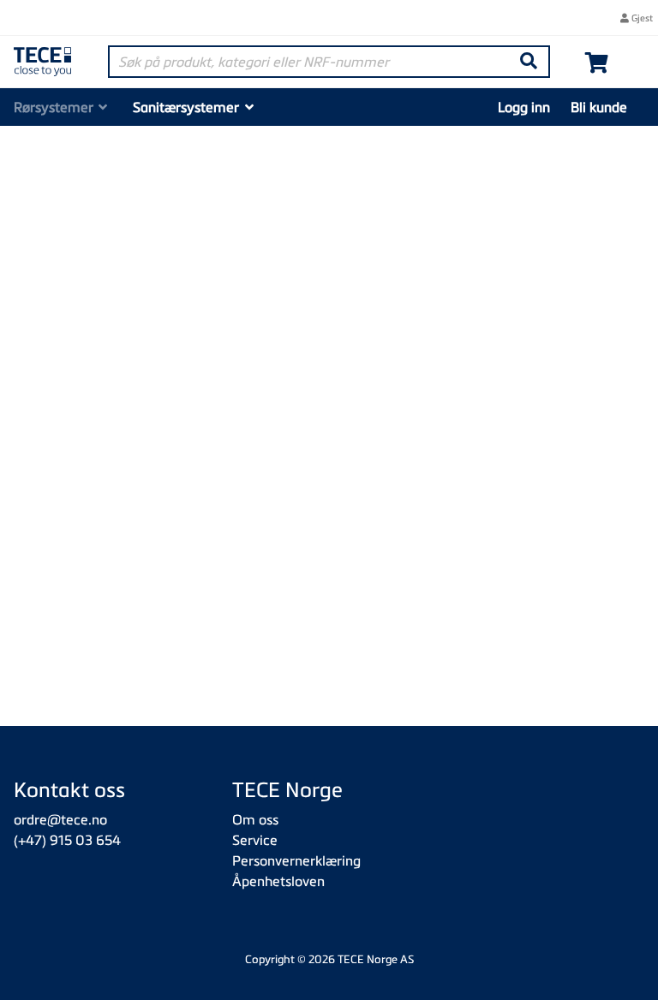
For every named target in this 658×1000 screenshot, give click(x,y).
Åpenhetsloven (278, 881)
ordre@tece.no (60, 819)
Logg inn (524, 107)
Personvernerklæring (296, 860)
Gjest (641, 17)
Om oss (255, 819)
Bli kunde (599, 107)
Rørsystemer (53, 107)
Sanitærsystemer (186, 107)
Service (255, 839)
